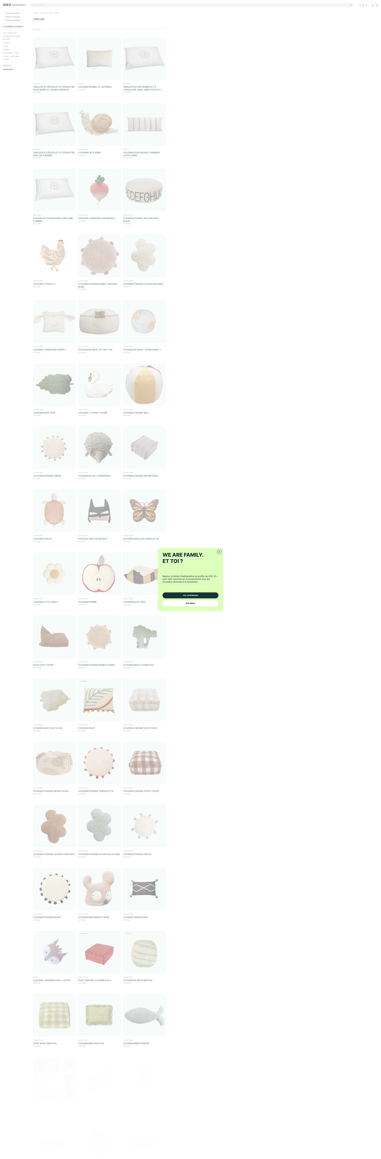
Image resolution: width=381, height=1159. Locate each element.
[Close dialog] (219, 551)
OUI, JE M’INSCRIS (190, 595)
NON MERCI (190, 603)
